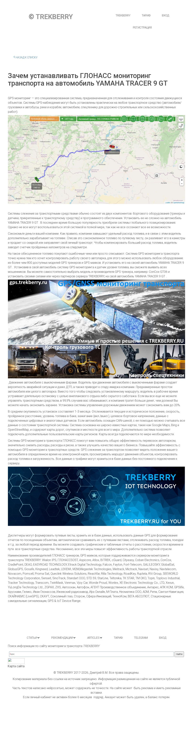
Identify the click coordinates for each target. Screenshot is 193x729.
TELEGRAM (141, 637)
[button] (33, 638)
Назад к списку (27, 57)
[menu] (142, 21)
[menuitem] (123, 15)
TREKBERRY (123, 15)
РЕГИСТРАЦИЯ (142, 27)
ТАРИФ (146, 15)
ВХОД (165, 15)
